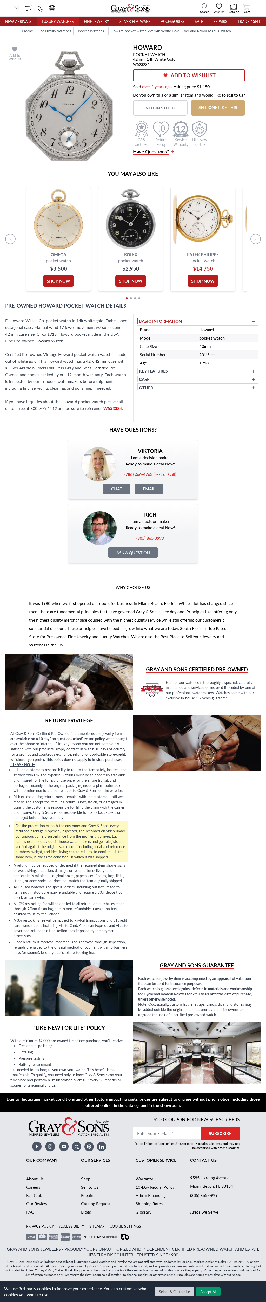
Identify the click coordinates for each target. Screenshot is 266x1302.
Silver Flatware (134, 21)
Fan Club (34, 1195)
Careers (33, 1187)
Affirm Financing (151, 1195)
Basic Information (160, 321)
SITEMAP (96, 1226)
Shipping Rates (149, 1204)
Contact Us (203, 1160)
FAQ (30, 1212)
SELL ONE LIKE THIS (217, 107)
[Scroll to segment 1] (127, 298)
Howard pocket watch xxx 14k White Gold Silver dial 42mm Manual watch (171, 30)
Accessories (172, 21)
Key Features (153, 371)
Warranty (144, 1179)
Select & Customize (174, 1291)
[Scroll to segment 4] (139, 298)
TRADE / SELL (249, 21)
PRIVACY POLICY (40, 1226)
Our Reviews (37, 1204)
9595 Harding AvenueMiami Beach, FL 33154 (211, 1182)
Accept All (208, 1291)
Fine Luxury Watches (54, 30)
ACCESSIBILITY (71, 1226)
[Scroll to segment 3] (135, 298)
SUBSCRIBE (220, 1133)
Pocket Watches (91, 30)
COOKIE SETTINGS (125, 1226)
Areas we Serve (204, 1212)
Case (144, 379)
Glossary (143, 1212)
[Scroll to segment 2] (131, 298)
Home (27, 31)
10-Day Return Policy (155, 1187)
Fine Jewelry (96, 21)
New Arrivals (18, 21)
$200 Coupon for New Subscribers (197, 1119)
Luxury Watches (58, 21)
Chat (116, 489)
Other (146, 387)
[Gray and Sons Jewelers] (130, 8)
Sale (199, 21)
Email (149, 489)
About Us (35, 1179)
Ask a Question (133, 552)
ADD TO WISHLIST (193, 75)
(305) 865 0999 (204, 1195)
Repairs (220, 21)
